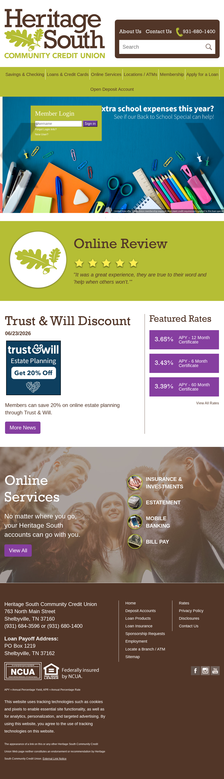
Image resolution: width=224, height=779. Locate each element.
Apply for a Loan (202, 74)
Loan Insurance (138, 626)
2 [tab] (105, 218)
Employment (136, 641)
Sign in (90, 123)
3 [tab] (112, 218)
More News (23, 428)
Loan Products (138, 618)
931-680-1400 (199, 31)
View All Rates (207, 403)
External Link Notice (54, 758)
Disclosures (189, 618)
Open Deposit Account (112, 89)
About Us (130, 31)
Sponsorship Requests (145, 633)
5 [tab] (125, 218)
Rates (184, 603)
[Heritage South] (54, 33)
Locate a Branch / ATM (145, 649)
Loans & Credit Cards (68, 74)
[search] (167, 47)
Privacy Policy (191, 611)
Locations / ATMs (140, 74)
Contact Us (159, 31)
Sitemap (132, 657)
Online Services (106, 74)
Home (130, 603)
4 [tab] (118, 218)
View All (18, 550)
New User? (41, 134)
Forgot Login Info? (46, 129)
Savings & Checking (24, 74)
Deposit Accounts (140, 611)
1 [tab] (99, 218)
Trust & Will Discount (68, 321)
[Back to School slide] (112, 155)
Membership (172, 74)
